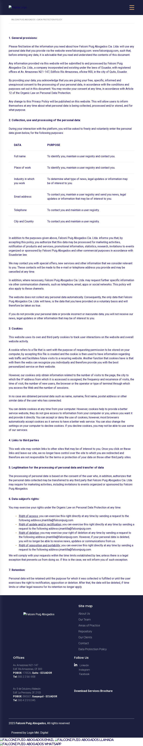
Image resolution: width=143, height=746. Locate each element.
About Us (84, 613)
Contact (83, 643)
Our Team (84, 619)
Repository (85, 631)
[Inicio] (18, 7)
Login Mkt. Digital (37, 732)
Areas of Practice (89, 625)
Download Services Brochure (93, 691)
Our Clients (85, 637)
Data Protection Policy (92, 649)
